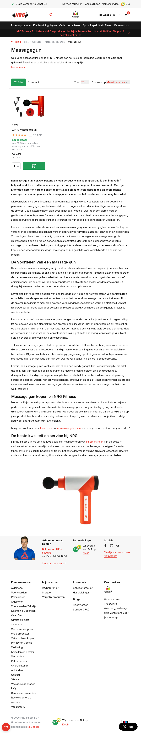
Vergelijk (37, 134)
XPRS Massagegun (24, 129)
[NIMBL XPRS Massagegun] (28, 107)
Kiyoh (86, 552)
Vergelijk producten (53, 597)
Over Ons (16, 615)
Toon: (77, 82)
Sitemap (15, 679)
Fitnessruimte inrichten (126, 25)
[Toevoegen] (34, 166)
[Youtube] (117, 546)
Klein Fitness (106, 25)
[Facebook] (105, 546)
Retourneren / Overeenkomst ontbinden (19, 666)
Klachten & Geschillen (23, 610)
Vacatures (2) (18, 706)
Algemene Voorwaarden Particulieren (19, 592)
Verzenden (17, 656)
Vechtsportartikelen (70, 25)
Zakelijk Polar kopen (23, 638)
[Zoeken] (51, 14)
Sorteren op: (99, 82)
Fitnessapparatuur (21, 25)
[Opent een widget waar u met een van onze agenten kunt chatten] (128, 727)
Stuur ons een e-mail (54, 563)
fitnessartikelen (94, 441)
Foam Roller (46, 428)
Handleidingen (92, 3)
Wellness (36, 42)
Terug (17, 42)
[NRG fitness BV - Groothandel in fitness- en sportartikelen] (22, 14)
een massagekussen (69, 428)
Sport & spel (90, 25)
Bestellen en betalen (23, 652)
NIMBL (15, 125)
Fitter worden (80, 604)
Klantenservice (110, 3)
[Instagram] (111, 546)
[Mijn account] (119, 14)
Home (26, 42)
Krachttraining (41, 25)
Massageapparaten (55, 42)
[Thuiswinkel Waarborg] (75, 14)
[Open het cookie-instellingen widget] (6, 727)
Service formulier (72, 3)
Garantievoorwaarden (23, 693)
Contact (15, 674)
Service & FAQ (81, 609)
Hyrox (53, 25)
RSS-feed (33, 726)
